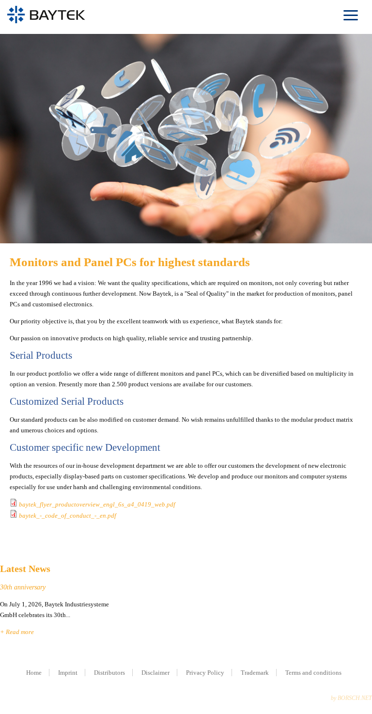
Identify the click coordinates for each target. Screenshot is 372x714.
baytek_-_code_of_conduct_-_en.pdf (67, 515)
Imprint (68, 672)
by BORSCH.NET (351, 698)
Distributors (109, 672)
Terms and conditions (313, 672)
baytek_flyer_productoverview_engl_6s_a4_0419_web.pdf (97, 504)
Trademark (255, 672)
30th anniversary (23, 587)
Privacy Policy (205, 672)
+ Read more (17, 631)
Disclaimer (155, 672)
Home (34, 672)
